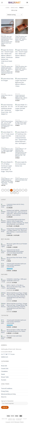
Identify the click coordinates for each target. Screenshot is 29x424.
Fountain (3, 380)
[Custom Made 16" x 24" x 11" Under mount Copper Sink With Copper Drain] (7, 138)
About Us (3, 397)
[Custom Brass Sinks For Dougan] (7, 85)
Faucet (3, 374)
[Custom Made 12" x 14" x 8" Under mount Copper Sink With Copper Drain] (21, 111)
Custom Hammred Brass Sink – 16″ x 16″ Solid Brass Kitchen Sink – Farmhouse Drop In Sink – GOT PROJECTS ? (7, 124)
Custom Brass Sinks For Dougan (6, 96)
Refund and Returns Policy (8, 394)
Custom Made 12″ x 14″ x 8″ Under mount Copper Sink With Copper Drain (21, 123)
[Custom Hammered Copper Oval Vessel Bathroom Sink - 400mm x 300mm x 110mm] (21, 85)
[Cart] (27, 2)
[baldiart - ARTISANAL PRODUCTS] (14, 3)
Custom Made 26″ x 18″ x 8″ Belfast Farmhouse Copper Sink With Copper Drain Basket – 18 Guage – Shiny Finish (7, 181)
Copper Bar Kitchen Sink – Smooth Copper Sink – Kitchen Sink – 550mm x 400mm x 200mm (21, 68)
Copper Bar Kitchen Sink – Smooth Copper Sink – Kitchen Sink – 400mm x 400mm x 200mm (21, 38)
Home (7, 7)
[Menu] (2, 2)
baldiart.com (4, 357)
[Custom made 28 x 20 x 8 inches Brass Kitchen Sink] (21, 168)
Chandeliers (4, 371)
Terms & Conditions (6, 388)
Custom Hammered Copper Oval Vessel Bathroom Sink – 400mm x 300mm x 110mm (21, 97)
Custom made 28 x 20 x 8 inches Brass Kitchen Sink (21, 179)
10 (14, 192)
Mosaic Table (5, 377)
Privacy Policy (5, 391)
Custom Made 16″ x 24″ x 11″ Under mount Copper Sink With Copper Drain (7, 150)
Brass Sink (14, 7)
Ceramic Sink (4, 368)
